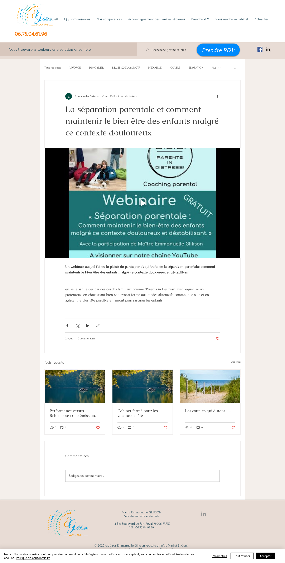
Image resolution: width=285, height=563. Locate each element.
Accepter (265, 556)
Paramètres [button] (219, 556)
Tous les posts (52, 67)
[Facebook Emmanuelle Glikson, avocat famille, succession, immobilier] (259, 49)
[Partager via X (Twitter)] (77, 326)
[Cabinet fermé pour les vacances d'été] (142, 386)
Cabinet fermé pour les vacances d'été (137, 413)
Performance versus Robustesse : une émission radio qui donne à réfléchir (73, 413)
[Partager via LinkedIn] (88, 326)
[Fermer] (279, 556)
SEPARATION (196, 67)
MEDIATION (155, 67)
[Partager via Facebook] (67, 326)
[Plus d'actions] (217, 96)
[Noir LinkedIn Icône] (268, 49)
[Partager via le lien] (98, 326)
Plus (214, 67)
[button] (235, 67)
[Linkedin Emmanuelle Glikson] (203, 513)
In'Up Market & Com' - (175, 545)
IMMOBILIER (96, 67)
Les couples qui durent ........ (209, 410)
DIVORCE (75, 67)
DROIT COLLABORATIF (126, 67)
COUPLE (175, 67)
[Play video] (142, 203)
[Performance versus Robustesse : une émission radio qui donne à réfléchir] (75, 386)
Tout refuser (242, 556)
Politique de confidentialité (33, 558)
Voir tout (236, 361)
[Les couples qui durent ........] (210, 386)
